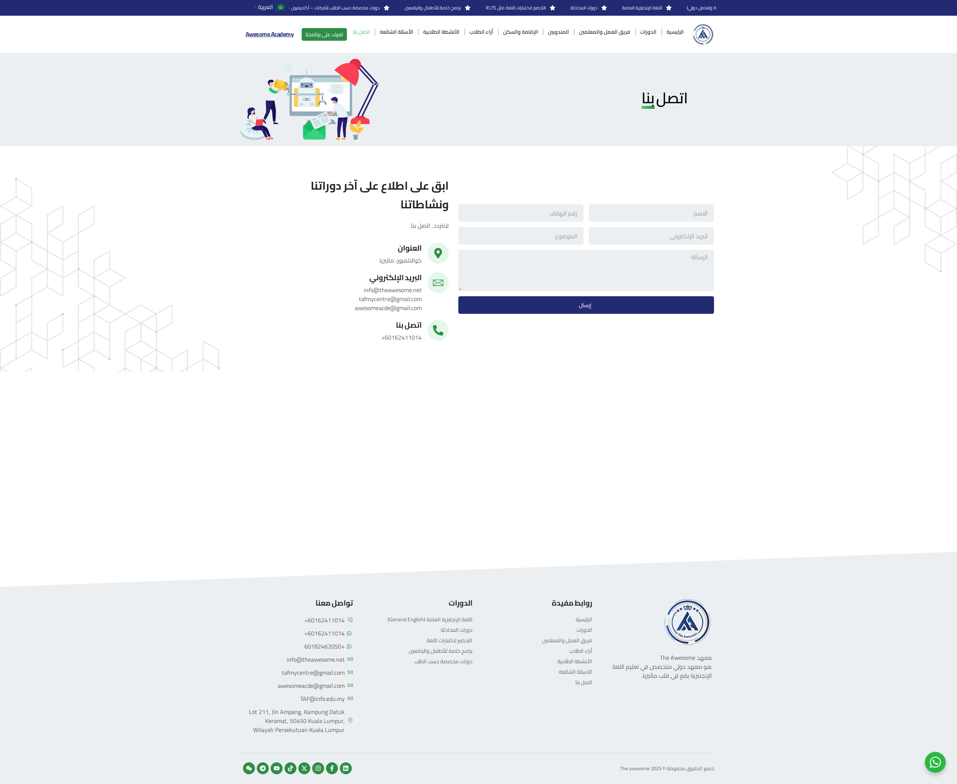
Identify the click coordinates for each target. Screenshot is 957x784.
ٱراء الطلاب (481, 32)
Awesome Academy (270, 34)
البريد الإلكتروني (395, 277)
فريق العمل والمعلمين (604, 32)
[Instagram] (318, 768)
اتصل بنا (361, 32)
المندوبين (558, 32)
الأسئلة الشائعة (396, 32)
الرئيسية (675, 32)
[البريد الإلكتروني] (438, 282)
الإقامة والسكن (520, 32)
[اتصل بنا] (438, 330)
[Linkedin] (346, 768)
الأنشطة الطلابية (441, 32)
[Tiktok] (290, 768)
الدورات (648, 32)
